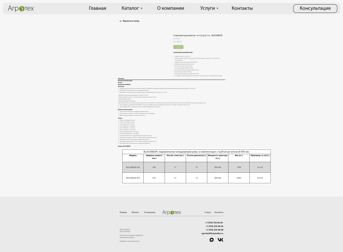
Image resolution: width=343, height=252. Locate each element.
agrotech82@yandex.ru (212, 233)
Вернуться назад (131, 21)
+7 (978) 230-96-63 (214, 226)
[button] (315, 8)
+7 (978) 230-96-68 (214, 230)
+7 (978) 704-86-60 (214, 223)
